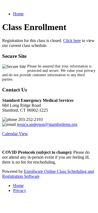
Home (18, 13)
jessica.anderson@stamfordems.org (47, 124)
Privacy (19, 190)
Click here (72, 40)
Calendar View (15, 133)
